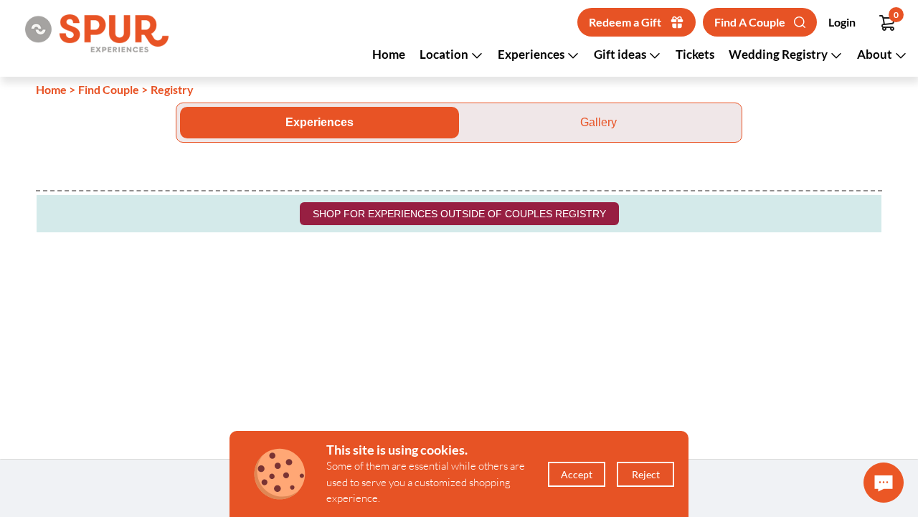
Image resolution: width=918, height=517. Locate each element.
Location (445, 54)
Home (388, 54)
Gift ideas (621, 54)
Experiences (532, 54)
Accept (576, 474)
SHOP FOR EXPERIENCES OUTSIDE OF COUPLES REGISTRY (459, 213)
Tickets (695, 54)
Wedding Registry (779, 54)
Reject (646, 474)
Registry (172, 89)
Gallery (598, 122)
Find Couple (108, 89)
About (875, 54)
